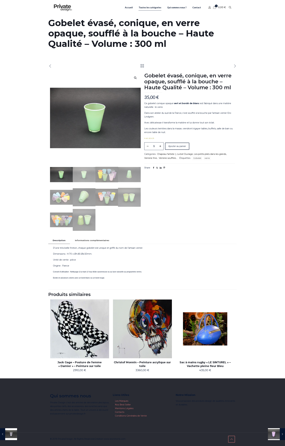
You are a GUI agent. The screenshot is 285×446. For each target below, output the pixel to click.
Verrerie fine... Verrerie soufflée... (160, 158)
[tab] (59, 240)
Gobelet (197, 158)
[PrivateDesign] (63, 7)
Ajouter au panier (177, 146)
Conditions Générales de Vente (131, 415)
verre (207, 158)
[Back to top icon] (231, 439)
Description (59, 240)
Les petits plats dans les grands (210, 154)
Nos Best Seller (123, 404)
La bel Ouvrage (185, 154)
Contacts (119, 412)
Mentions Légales (124, 408)
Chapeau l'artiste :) (166, 154)
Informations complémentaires (92, 240)
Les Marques (121, 401)
